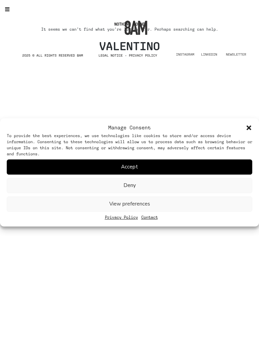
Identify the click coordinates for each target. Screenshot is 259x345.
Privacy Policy (121, 217)
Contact (149, 217)
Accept (129, 166)
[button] (249, 127)
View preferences (129, 203)
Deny (129, 185)
